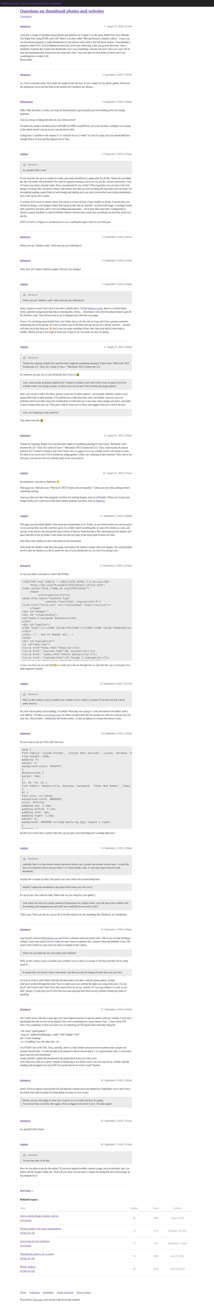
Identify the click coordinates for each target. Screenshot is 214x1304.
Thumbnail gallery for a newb (37, 1254)
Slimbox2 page (95, 308)
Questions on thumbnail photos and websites (62, 10)
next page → (26, 1190)
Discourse (37, 1299)
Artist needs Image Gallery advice (39, 1215)
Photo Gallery (28, 1266)
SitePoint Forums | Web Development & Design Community (31, 3)
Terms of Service (65, 1292)
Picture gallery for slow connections (40, 1228)
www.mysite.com (51, 715)
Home (23, 1292)
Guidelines (48, 1292)
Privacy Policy (84, 1292)
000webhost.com (49, 938)
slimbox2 (100, 500)
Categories (34, 1292)
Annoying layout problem (34, 1241)
